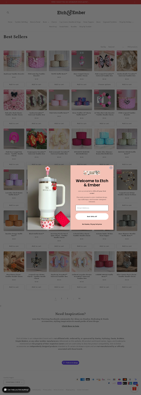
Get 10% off (92, 216)
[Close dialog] (111, 167)
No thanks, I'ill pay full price (92, 224)
